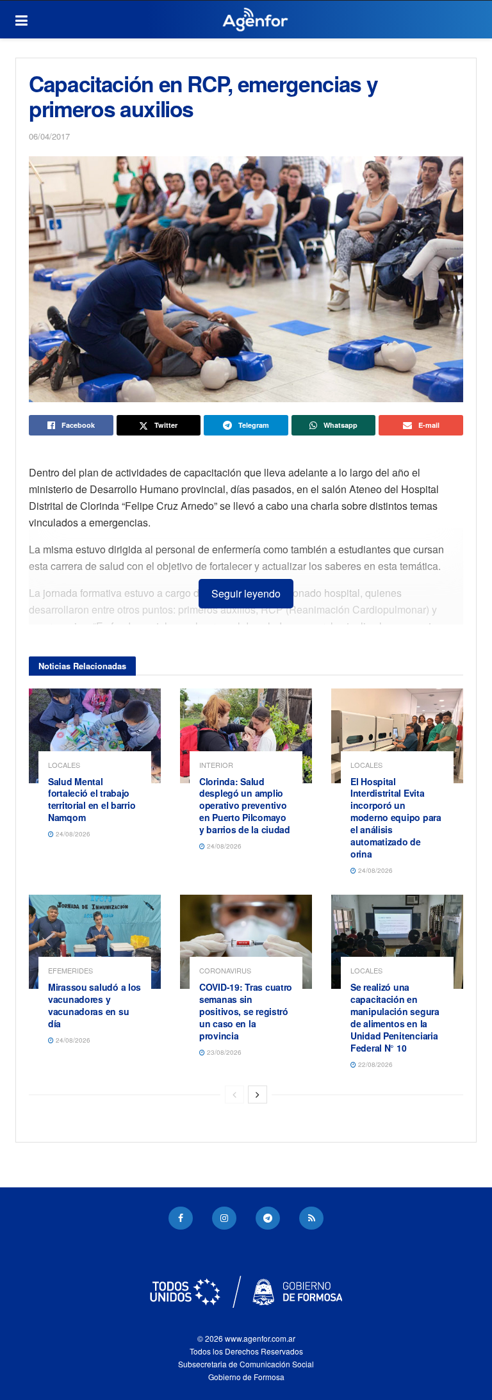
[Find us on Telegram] (268, 1218)
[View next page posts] (257, 1094)
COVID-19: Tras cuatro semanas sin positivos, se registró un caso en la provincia (245, 1011)
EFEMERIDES (70, 970)
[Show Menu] (21, 20)
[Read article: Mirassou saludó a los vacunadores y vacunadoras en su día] (95, 942)
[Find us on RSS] (311, 1218)
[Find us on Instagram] (224, 1218)
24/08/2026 (72, 833)
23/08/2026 (223, 1052)
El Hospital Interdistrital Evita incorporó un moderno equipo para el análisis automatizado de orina (395, 817)
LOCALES (64, 765)
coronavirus (225, 970)
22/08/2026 (374, 1064)
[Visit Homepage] (255, 20)
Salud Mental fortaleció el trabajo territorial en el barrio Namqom (91, 799)
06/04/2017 (49, 136)
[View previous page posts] (234, 1094)
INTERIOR (216, 765)
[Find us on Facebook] (180, 1218)
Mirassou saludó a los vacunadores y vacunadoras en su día (94, 1005)
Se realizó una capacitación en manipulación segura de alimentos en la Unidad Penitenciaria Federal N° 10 (394, 1017)
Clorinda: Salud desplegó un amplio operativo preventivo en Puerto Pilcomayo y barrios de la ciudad (244, 805)
